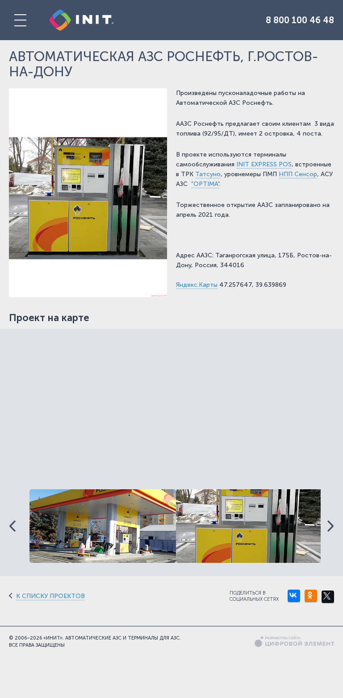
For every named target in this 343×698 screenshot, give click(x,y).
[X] (328, 597)
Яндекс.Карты (197, 285)
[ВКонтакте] (294, 596)
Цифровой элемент (294, 641)
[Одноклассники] (311, 596)
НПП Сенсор (298, 174)
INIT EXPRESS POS (264, 164)
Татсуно (208, 174)
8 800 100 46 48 (300, 20)
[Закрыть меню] (20, 20)
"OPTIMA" (205, 184)
